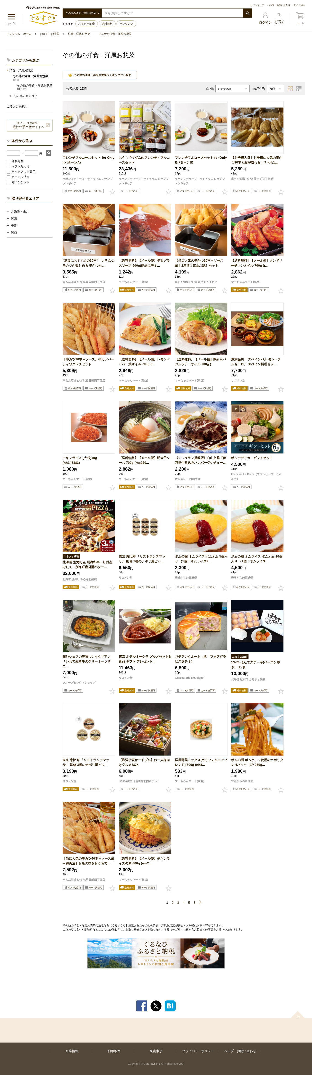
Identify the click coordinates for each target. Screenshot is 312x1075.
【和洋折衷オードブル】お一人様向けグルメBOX (144, 762)
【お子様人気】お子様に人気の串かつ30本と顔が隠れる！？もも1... (256, 160)
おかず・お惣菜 (49, 33)
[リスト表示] (298, 88)
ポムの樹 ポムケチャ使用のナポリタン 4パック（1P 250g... (257, 762)
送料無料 (107, 23)
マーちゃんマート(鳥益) (133, 282)
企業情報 (72, 1051)
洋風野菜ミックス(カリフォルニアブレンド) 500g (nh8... (201, 762)
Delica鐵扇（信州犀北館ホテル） (139, 781)
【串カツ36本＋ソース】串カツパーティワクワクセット (88, 361)
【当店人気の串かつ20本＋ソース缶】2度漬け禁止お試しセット (199, 263)
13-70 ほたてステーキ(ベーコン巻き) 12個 (255, 664)
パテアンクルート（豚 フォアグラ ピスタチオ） (201, 659)
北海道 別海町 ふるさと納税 (80, 579)
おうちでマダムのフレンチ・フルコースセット (144, 160)
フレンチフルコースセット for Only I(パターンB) (201, 160)
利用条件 (114, 1051)
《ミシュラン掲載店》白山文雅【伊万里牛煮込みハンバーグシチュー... (200, 460)
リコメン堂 (238, 380)
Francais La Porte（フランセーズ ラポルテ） (256, 476)
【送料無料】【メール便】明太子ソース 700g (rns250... (144, 460)
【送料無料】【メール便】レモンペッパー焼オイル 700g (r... (144, 361)
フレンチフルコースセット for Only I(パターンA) (88, 160)
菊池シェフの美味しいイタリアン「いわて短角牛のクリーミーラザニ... (87, 661)
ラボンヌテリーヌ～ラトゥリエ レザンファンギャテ (88, 181)
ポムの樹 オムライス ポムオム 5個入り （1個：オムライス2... (201, 559)
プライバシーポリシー (198, 1051)
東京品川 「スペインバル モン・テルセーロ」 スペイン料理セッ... (256, 361)
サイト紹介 (299, 5)
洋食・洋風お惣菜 (79, 33)
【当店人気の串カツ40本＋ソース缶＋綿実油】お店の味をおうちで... (88, 861)
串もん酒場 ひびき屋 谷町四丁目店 (252, 178)
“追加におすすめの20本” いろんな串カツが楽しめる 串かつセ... (88, 263)
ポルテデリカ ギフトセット (252, 458)
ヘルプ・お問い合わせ (278, 5)
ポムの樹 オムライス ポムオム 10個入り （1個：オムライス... (256, 559)
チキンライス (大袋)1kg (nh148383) (80, 460)
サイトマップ (257, 5)
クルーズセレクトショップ (79, 682)
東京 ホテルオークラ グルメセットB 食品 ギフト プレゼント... (145, 659)
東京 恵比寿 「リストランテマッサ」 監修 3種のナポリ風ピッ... (142, 559)
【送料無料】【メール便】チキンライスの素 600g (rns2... (144, 861)
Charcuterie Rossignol (189, 677)
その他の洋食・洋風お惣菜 (115, 33)
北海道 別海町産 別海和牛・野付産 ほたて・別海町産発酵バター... (87, 564)
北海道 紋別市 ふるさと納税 (248, 679)
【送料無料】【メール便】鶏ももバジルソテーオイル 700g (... (200, 361)
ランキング (126, 23)
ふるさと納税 (86, 23)
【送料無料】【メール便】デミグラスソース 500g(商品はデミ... (144, 263)
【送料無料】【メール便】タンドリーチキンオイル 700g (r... (256, 263)
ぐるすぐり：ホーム (19, 33)
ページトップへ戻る (298, 1014)
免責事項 (156, 1051)
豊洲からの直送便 (186, 577)
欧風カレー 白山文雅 (187, 479)
